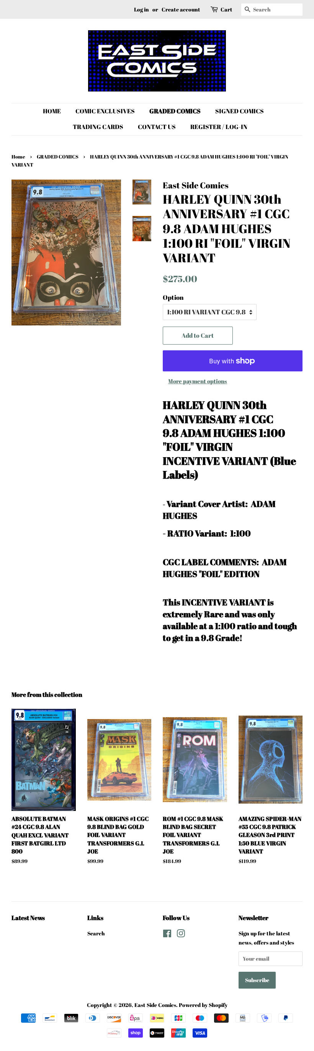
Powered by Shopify (203, 1005)
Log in (141, 9)
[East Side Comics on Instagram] (181, 934)
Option (173, 297)
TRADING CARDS (98, 127)
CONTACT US (157, 127)
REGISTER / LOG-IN (218, 127)
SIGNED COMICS (239, 111)
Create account (181, 9)
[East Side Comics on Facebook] (167, 934)
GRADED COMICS (175, 111)
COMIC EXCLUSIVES (105, 111)
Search (96, 933)
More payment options (197, 381)
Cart (226, 9)
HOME (52, 111)
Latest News (28, 918)
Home (18, 157)
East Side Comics (155, 1005)
